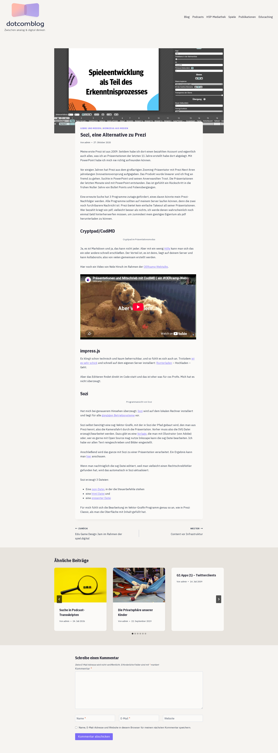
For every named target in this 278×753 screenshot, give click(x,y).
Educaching (266, 17)
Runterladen (164, 363)
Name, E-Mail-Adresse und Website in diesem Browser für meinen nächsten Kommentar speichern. (135, 727)
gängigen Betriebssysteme (118, 415)
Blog (187, 17)
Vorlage (142, 433)
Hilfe (167, 248)
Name (81, 718)
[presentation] (80, 585)
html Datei (98, 493)
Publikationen (247, 17)
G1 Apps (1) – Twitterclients (196, 575)
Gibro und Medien (90, 128)
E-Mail (125, 718)
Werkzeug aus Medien (115, 128)
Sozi (140, 411)
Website (169, 718)
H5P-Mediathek (216, 17)
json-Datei (98, 489)
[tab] (132, 633)
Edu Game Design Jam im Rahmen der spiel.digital (98, 533)
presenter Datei (101, 498)
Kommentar (83, 668)
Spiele (232, 17)
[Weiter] (218, 599)
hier (88, 456)
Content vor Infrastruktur (187, 531)
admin (87, 142)
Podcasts (198, 17)
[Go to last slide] (59, 599)
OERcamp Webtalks (156, 266)
